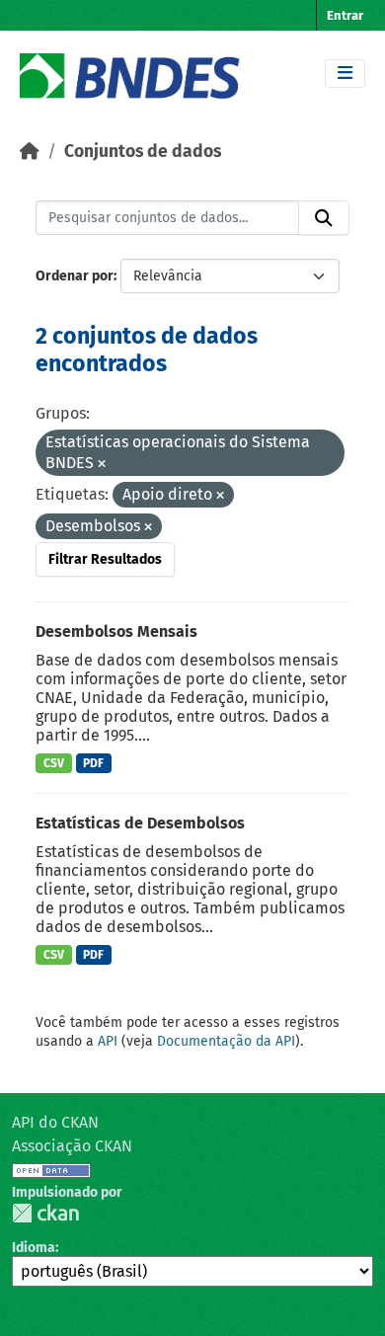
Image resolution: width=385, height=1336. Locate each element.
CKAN (45, 1213)
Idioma (33, 1247)
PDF (93, 763)
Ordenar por (75, 276)
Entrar (345, 15)
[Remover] (102, 464)
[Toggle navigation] (345, 73)
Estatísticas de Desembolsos (140, 823)
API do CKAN (55, 1122)
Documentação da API (226, 1041)
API (107, 1041)
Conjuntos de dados (142, 151)
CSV (53, 763)
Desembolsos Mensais (116, 631)
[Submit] (323, 218)
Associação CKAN (72, 1146)
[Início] (29, 151)
